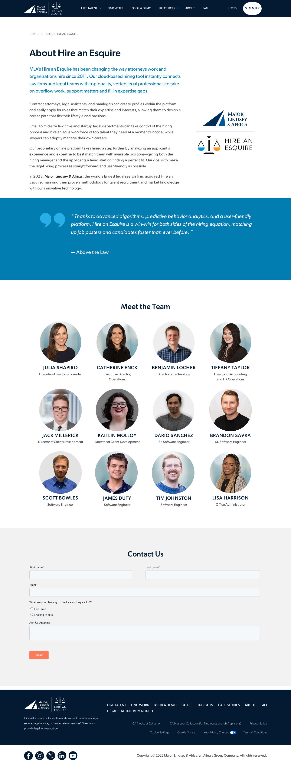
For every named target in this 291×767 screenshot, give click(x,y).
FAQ (205, 8)
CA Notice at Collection (147, 723)
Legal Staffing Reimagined (130, 711)
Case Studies (229, 705)
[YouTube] (73, 755)
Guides (187, 705)
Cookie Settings (159, 732)
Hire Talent (89, 8)
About (190, 8)
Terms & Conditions (255, 732)
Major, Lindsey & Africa (63, 177)
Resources (167, 8)
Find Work (115, 8)
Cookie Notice (186, 732)
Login (232, 8)
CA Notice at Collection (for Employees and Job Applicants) (205, 723)
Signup (252, 8)
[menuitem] (90, 8)
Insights (205, 705)
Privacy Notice (258, 723)
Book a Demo (141, 8)
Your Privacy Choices (216, 732)
